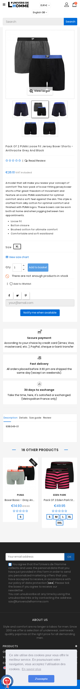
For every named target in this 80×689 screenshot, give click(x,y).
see (50, 583)
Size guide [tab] (35, 417)
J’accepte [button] (41, 678)
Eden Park (59, 495)
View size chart (19, 257)
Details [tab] (23, 417)
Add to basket (38, 267)
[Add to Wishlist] (17, 477)
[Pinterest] (26, 295)
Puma (20, 495)
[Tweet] (17, 295)
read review (37, 161)
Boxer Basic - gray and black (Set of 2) (30, 500)
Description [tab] (10, 417)
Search (70, 21)
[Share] (9, 295)
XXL (59, 523)
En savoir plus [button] (31, 669)
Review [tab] (47, 417)
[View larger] (40, 32)
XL (69, 517)
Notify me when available (40, 312)
